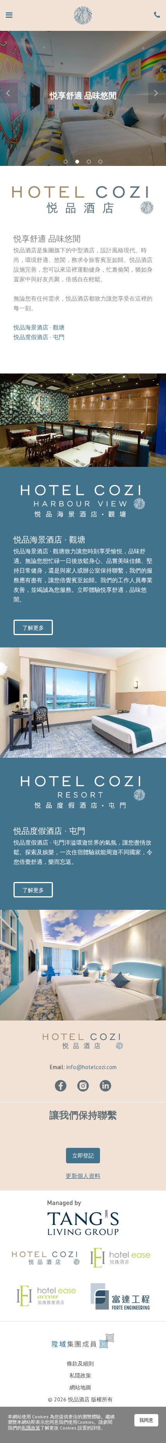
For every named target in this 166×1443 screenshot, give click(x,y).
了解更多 (33, 627)
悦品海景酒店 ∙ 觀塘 (39, 327)
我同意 (146, 1420)
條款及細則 (80, 1363)
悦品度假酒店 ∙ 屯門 (39, 337)
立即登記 (83, 1155)
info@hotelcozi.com (91, 1067)
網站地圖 (80, 1387)
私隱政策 (80, 1375)
